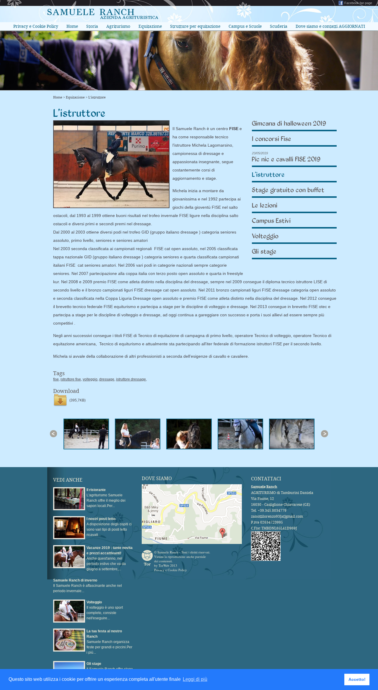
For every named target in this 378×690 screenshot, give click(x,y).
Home (72, 26)
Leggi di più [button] (195, 679)
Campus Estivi (271, 221)
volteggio (90, 379)
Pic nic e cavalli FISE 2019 (286, 159)
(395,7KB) (77, 400)
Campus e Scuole (245, 26)
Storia (92, 26)
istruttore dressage (131, 379)
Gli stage (264, 251)
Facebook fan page (358, 3)
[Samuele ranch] (102, 17)
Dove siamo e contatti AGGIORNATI (330, 26)
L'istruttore (97, 97)
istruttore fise (71, 379)
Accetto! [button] (357, 679)
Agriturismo (118, 26)
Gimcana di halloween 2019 (289, 123)
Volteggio (265, 236)
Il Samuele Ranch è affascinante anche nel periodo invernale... (87, 585)
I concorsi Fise (271, 139)
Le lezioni (264, 205)
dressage (106, 379)
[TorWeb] (147, 558)
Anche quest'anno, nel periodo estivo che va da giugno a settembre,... (110, 558)
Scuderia (278, 26)
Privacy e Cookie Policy (35, 26)
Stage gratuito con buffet (288, 190)
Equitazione (150, 26)
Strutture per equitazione (195, 26)
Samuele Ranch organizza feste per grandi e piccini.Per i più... (109, 642)
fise (56, 379)
